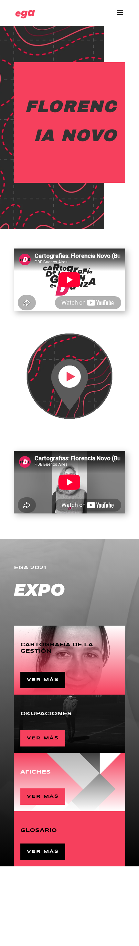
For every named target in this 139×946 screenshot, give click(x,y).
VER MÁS (43, 680)
